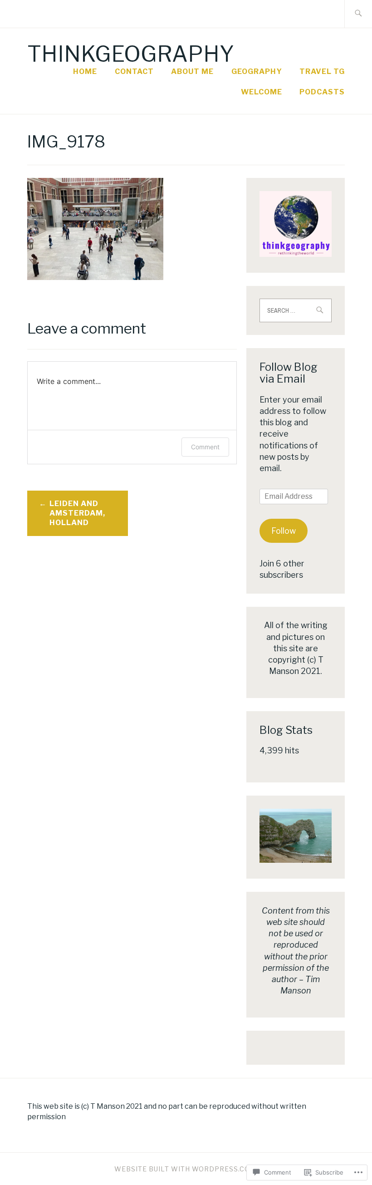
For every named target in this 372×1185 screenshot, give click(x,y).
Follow (283, 531)
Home (85, 71)
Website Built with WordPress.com (185, 1169)
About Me (192, 71)
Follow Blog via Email (288, 372)
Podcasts (322, 92)
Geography (256, 71)
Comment (205, 447)
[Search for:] (358, 14)
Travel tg (322, 71)
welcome (261, 92)
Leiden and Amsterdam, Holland (77, 513)
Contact (134, 71)
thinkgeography (130, 54)
